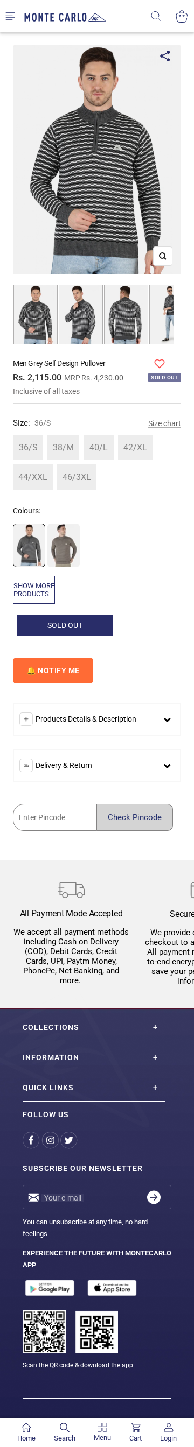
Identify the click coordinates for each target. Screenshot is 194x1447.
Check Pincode (135, 817)
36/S (28, 447)
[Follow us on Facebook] (32, 1140)
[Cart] (182, 16)
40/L (98, 447)
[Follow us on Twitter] (69, 1140)
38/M (63, 447)
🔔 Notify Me (53, 670)
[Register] (154, 1197)
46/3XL (77, 477)
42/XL (135, 447)
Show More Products (33, 590)
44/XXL (32, 477)
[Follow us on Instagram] (50, 1140)
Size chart (164, 423)
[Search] (163, 16)
